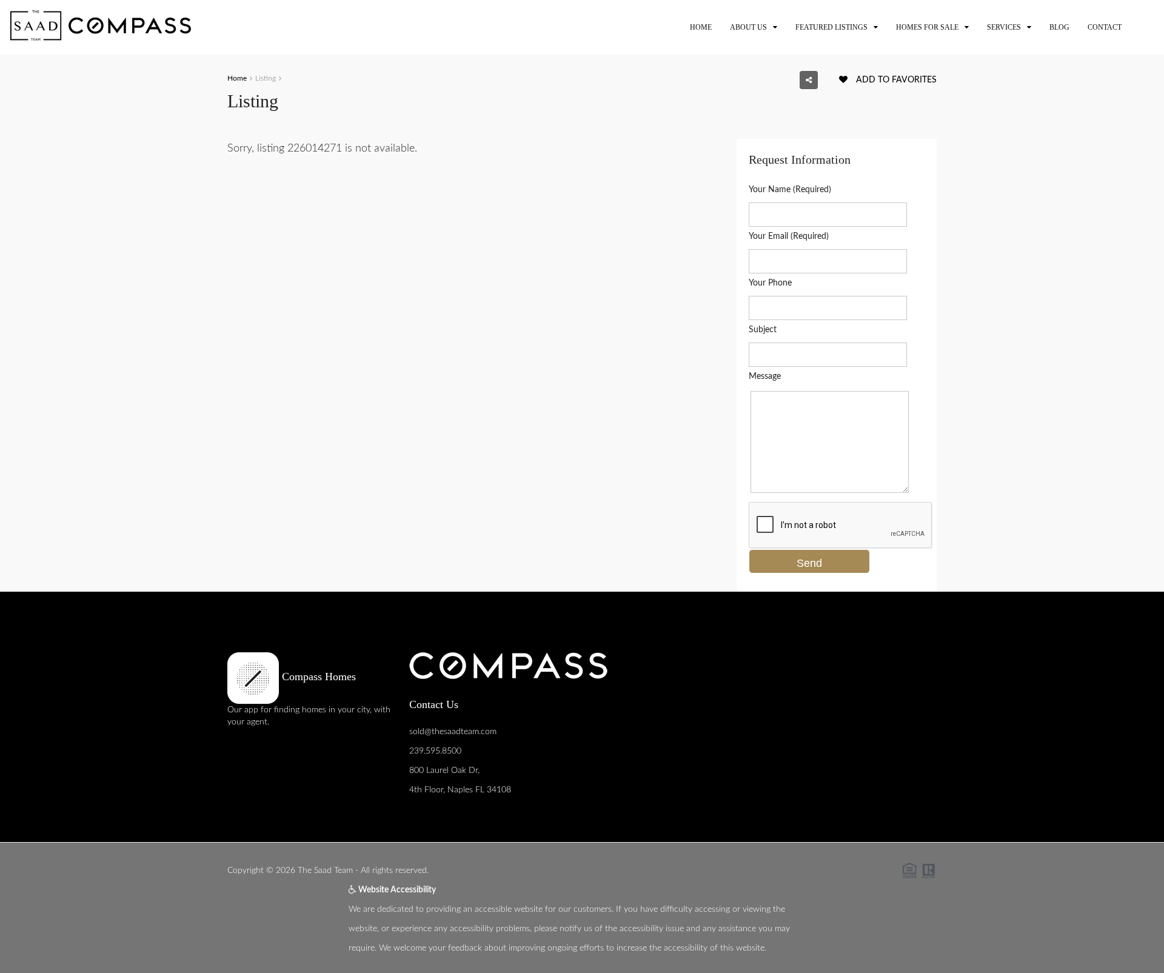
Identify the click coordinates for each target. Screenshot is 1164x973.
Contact (1105, 27)
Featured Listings (831, 27)
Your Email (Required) (789, 236)
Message (765, 376)
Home (701, 27)
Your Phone (770, 283)
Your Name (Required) (790, 190)
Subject (763, 330)
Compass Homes (317, 676)
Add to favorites (895, 80)
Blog (1059, 27)
